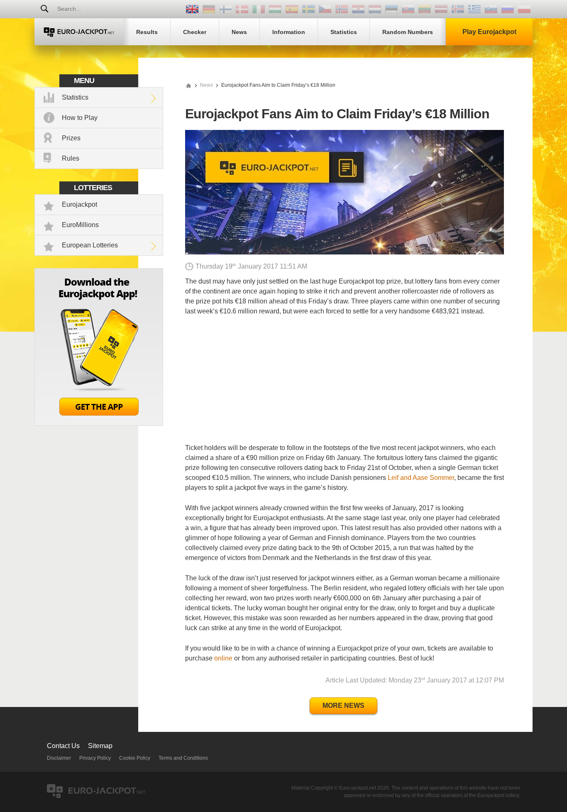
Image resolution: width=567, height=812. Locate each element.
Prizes (71, 138)
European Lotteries (90, 245)
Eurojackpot (79, 204)
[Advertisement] (344, 385)
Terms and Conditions (183, 758)
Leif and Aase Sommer (421, 477)
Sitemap (100, 745)
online (223, 658)
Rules (70, 158)
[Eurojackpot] (79, 31)
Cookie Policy (134, 758)
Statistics (75, 97)
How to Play (80, 117)
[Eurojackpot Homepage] (188, 85)
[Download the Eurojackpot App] (98, 423)
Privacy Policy (95, 758)
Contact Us (63, 745)
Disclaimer (59, 758)
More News (343, 705)
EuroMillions (80, 224)
